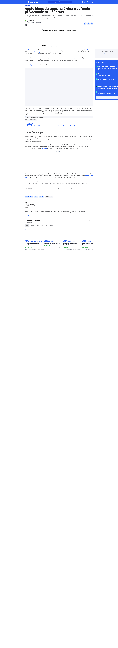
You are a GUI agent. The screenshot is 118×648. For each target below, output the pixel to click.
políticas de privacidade (39, 52)
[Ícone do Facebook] (82, 2)
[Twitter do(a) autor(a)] (26, 215)
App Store (44, 148)
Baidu (45, 57)
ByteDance (79, 57)
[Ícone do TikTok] (90, 2)
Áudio (46, 225)
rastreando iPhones (73, 59)
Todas (27, 225)
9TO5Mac (44, 45)
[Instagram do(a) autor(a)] (29, 215)
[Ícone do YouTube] (87, 2)
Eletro (37, 225)
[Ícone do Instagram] (85, 2)
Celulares (32, 225)
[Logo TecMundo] (33, 2)
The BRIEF (27, 5)
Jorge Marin (31, 20)
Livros (41, 225)
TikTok (73, 57)
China (87, 50)
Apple (27, 50)
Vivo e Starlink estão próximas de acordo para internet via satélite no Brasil (52, 126)
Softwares (51, 225)
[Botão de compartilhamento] (85, 23)
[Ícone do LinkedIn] (92, 2)
